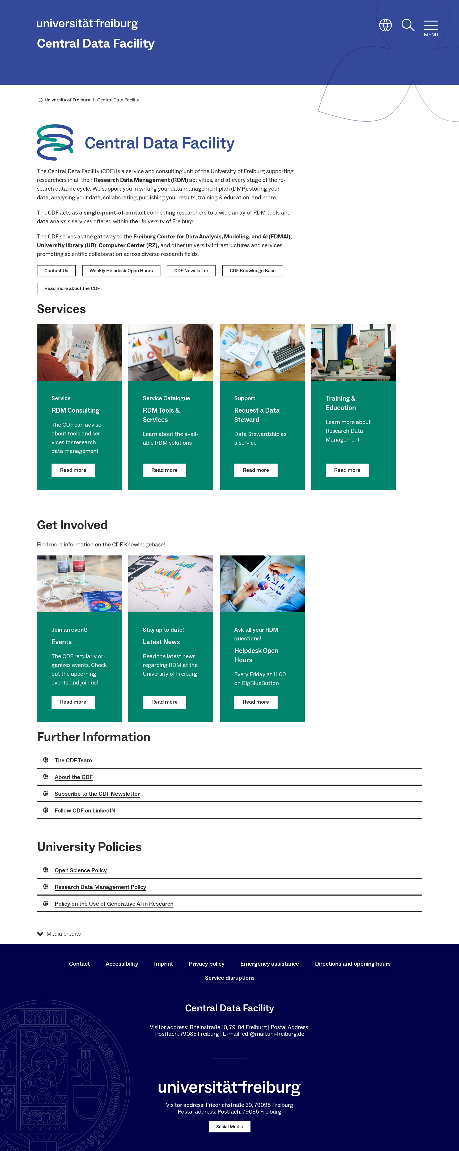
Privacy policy (206, 964)
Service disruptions (230, 978)
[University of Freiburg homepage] (87, 25)
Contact (79, 964)
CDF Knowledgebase (138, 544)
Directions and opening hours (353, 964)
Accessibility (122, 964)
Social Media (229, 1127)
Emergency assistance (269, 964)
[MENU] (431, 25)
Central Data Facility (96, 43)
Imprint (163, 964)
